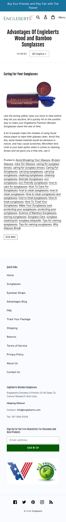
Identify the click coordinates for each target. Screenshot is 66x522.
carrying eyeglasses (31, 171)
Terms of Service (17, 345)
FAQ (9, 310)
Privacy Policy (15, 354)
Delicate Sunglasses (31, 179)
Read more (11, 237)
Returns (11, 336)
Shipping (12, 328)
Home (10, 275)
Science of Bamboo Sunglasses (37, 213)
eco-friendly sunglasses (33, 182)
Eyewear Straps (16, 292)
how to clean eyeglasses (33, 190)
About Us (12, 363)
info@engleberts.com (28, 409)
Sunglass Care (36, 216)
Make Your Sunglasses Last (35, 205)
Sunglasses (14, 284)
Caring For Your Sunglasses (21, 74)
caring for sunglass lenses (29, 167)
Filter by (22, 54)
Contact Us (13, 372)
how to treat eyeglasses (33, 197)
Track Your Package (18, 319)
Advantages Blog (17, 301)
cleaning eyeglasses (31, 175)
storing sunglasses (15, 216)
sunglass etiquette (30, 220)
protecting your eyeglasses (20, 209)
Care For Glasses (25, 163)
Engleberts (37, 511)
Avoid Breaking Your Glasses (33, 160)
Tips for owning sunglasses (35, 224)
